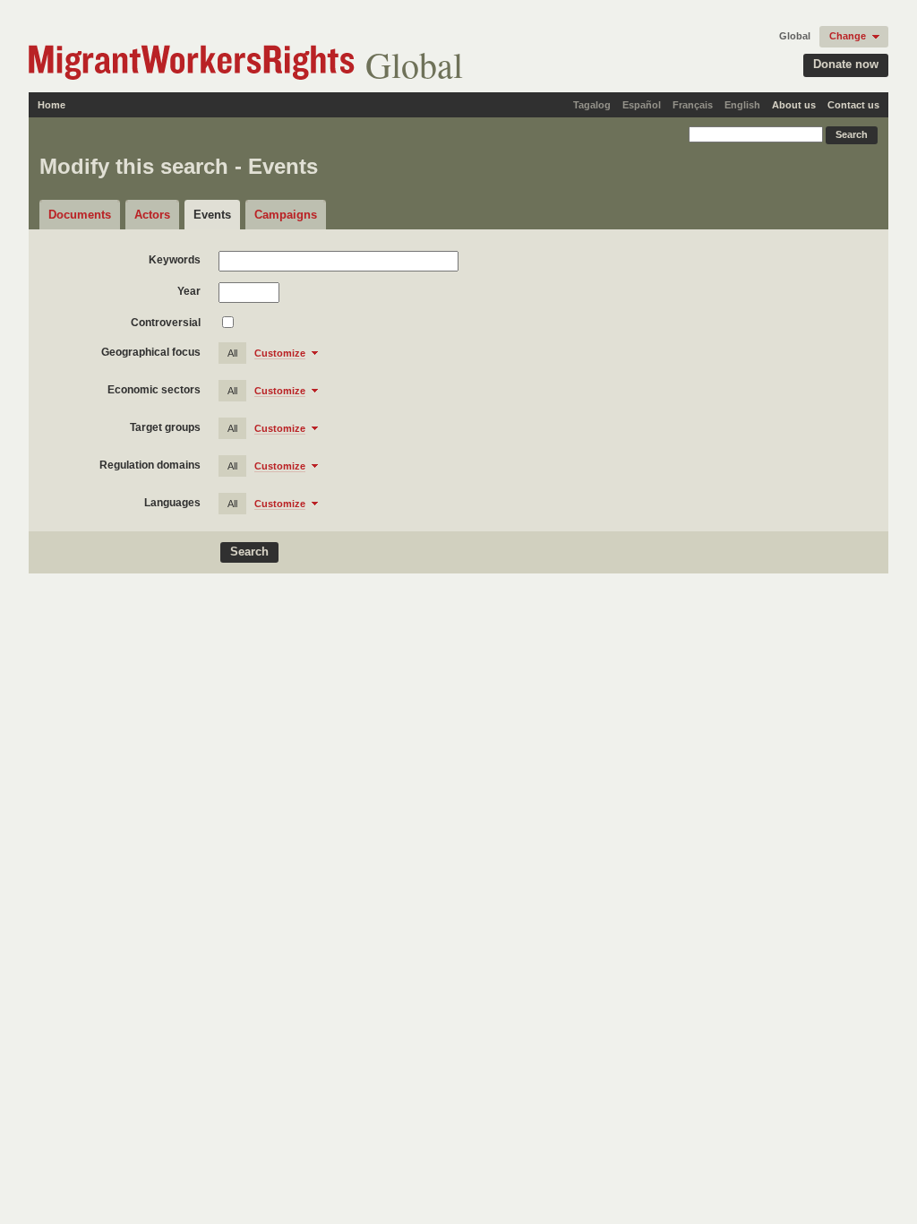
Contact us (853, 104)
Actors (152, 214)
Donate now (845, 64)
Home (51, 104)
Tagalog (592, 104)
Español (641, 104)
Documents (79, 214)
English (742, 104)
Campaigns (285, 214)
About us (794, 104)
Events (212, 214)
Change (847, 35)
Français (693, 104)
